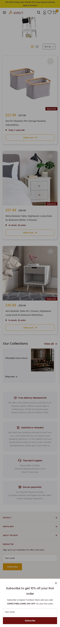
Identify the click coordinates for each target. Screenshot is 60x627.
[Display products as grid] (32, 46)
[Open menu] (4, 12)
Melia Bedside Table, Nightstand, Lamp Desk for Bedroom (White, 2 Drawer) (29, 218)
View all (49, 343)
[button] (50, 61)
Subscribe (30, 620)
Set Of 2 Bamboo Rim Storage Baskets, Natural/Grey (26, 123)
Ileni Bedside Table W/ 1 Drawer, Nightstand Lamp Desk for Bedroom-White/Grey (28, 313)
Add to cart (28, 137)
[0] (55, 12)
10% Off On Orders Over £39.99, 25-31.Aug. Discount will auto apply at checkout (30, 3)
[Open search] (38, 12)
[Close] (56, 583)
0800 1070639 (33, 465)
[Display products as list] (37, 46)
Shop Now (10, 376)
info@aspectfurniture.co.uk (33, 469)
